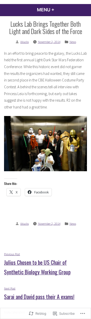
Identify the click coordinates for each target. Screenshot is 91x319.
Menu (59, 9)
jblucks (24, 42)
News (73, 42)
